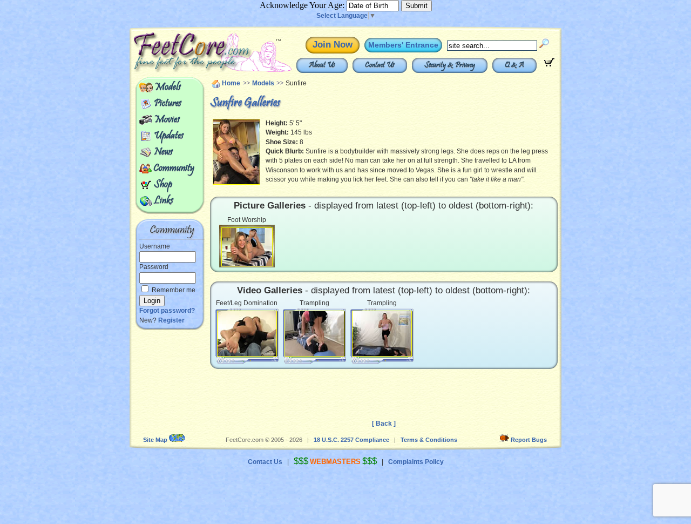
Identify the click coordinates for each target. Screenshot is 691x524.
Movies (167, 120)
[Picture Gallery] (247, 246)
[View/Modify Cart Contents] (549, 64)
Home (231, 83)
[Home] (188, 70)
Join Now (333, 44)
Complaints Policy (416, 462)
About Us (322, 65)
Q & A (514, 65)
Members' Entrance (403, 45)
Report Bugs (529, 439)
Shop (163, 185)
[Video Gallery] (247, 333)
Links (163, 201)
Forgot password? (167, 310)
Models (167, 87)
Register (171, 320)
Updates (169, 136)
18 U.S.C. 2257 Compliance (351, 439)
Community (173, 169)
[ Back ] (384, 423)
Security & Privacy (449, 65)
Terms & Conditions (429, 439)
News (163, 152)
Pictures (167, 104)
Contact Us (380, 65)
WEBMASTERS (335, 462)
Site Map (155, 439)
